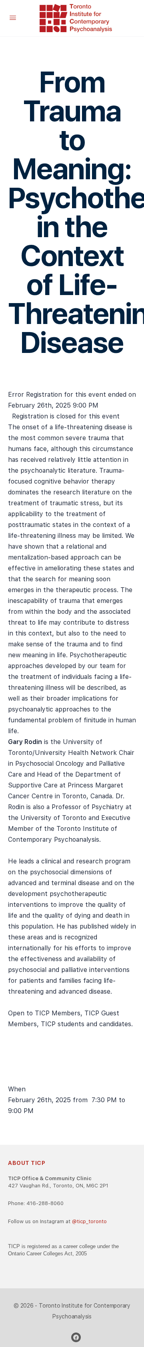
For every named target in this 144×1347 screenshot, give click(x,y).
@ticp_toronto (89, 1221)
